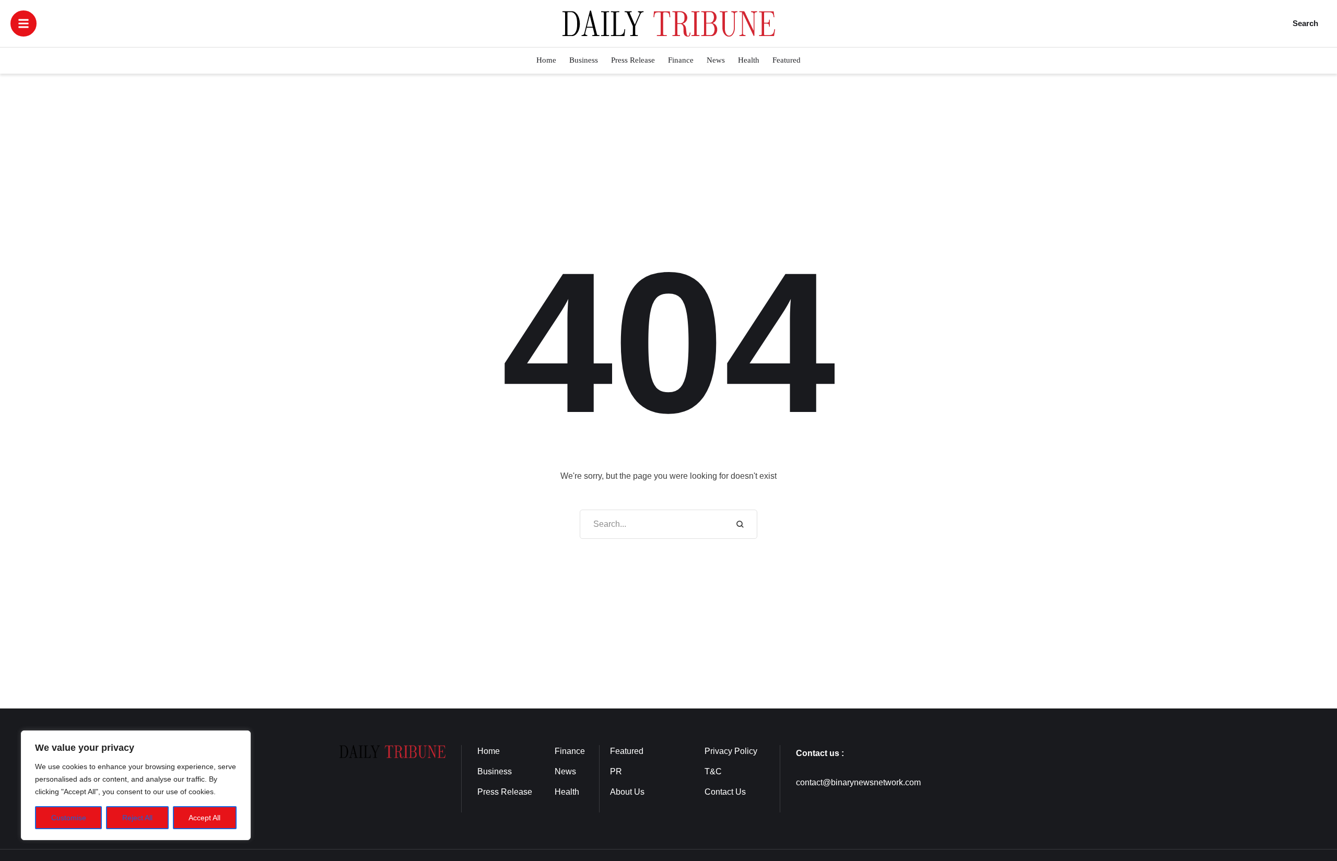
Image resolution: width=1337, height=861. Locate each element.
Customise (68, 817)
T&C (713, 771)
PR (616, 771)
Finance (570, 751)
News (565, 771)
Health (567, 791)
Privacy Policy (731, 751)
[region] (136, 785)
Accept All (204, 817)
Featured (626, 751)
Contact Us (725, 791)
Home (488, 751)
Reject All (137, 817)
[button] (23, 23)
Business (494, 771)
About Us (627, 791)
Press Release (504, 791)
